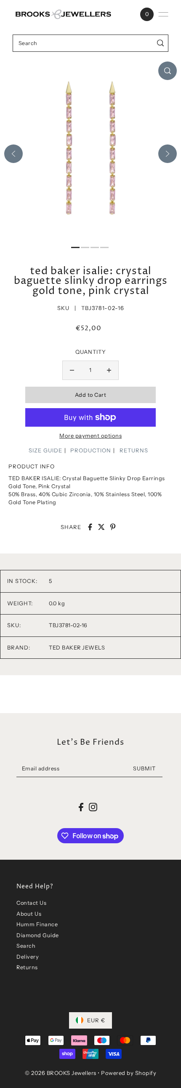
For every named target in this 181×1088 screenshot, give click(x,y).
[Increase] (109, 370)
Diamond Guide (37, 935)
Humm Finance (37, 924)
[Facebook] (81, 806)
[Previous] (13, 153)
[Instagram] (93, 806)
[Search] (160, 43)
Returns (27, 967)
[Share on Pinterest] (112, 527)
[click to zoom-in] (167, 70)
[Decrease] (72, 370)
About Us (28, 914)
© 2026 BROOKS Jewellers (60, 1072)
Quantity (90, 351)
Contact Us (31, 903)
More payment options (90, 435)
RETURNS (134, 450)
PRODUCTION (90, 450)
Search (25, 946)
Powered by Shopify (128, 1072)
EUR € (96, 1020)
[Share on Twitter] (101, 527)
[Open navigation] (163, 14)
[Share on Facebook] (90, 527)
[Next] (167, 153)
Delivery (27, 957)
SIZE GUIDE (45, 450)
